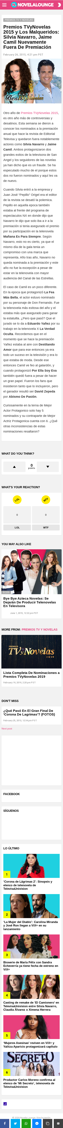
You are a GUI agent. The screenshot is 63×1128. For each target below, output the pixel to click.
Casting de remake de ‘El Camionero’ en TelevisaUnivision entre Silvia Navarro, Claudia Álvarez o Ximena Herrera (31, 1006)
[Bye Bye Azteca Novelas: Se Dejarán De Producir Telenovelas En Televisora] (31, 571)
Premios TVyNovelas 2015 (39, 113)
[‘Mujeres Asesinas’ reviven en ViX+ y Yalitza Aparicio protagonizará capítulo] (31, 1027)
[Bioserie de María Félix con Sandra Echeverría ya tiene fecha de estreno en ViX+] (31, 946)
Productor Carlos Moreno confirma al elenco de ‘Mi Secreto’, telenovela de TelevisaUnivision (29, 1083)
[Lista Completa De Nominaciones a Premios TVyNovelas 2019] (31, 652)
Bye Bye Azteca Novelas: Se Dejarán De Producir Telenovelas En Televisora (29, 602)
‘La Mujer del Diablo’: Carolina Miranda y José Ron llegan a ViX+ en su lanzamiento (30, 925)
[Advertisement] (29, 760)
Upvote (14, 467)
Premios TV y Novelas (39, 629)
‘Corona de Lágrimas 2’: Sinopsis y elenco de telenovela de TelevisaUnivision (27, 885)
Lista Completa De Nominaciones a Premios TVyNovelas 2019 (31, 674)
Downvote (48, 467)
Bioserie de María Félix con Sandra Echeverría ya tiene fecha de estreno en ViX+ (30, 966)
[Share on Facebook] (4, 1123)
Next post (7, 728)
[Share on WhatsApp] (26, 1123)
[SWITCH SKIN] (59, 4)
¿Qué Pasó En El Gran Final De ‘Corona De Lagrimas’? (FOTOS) (29, 712)
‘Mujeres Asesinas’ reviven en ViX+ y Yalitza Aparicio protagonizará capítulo (30, 1044)
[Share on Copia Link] (47, 1123)
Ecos (6, 592)
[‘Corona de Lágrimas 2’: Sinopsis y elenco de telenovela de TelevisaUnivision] (31, 866)
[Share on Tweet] (15, 1123)
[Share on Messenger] (36, 1123)
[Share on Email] (58, 1123)
